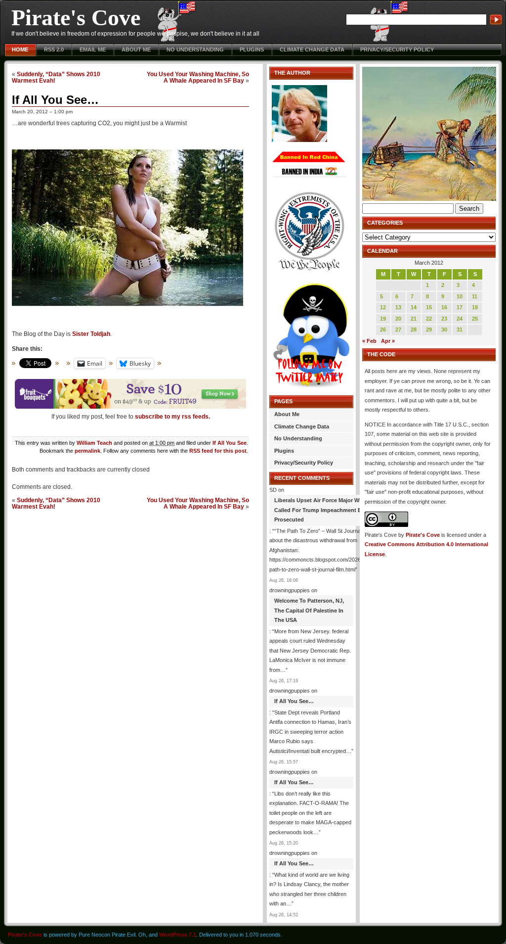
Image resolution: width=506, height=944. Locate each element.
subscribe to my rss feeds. (172, 416)
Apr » (388, 341)
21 (414, 319)
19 (383, 319)
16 (444, 307)
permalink (87, 451)
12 (383, 307)
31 (460, 329)
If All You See (229, 443)
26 (383, 329)
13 (398, 307)
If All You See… (55, 99)
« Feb (369, 341)
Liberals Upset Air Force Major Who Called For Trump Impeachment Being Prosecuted (323, 509)
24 (460, 319)
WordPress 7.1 (177, 935)
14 (414, 307)
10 (460, 296)
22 (429, 319)
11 (474, 296)
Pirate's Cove (75, 17)
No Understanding (195, 49)
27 (398, 329)
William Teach (94, 443)
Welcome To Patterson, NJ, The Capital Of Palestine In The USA (309, 610)
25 (475, 319)
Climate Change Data (312, 49)
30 (444, 329)
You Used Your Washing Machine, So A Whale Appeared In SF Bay (198, 77)
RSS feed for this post (218, 451)
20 (398, 319)
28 (414, 329)
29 (429, 329)
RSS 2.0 (54, 49)
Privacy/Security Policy (397, 49)
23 (444, 319)
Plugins (252, 49)
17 (460, 307)
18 (475, 307)
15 (429, 307)
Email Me (93, 49)
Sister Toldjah (91, 333)
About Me (136, 49)
